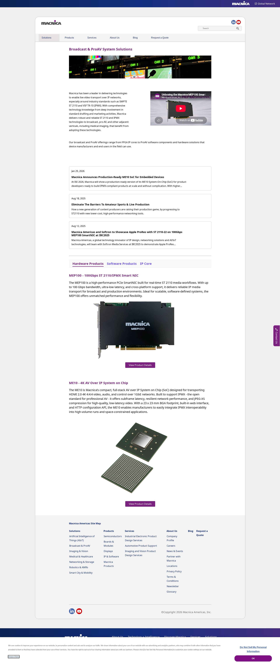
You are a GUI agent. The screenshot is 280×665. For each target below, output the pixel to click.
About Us (114, 37)
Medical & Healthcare (81, 556)
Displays (108, 551)
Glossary (171, 591)
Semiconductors (113, 536)
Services (91, 37)
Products (69, 37)
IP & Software (111, 556)
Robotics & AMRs (78, 567)
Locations (172, 566)
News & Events (175, 551)
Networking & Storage (81, 562)
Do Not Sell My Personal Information (253, 649)
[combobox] (220, 28)
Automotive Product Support (141, 545)
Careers (171, 545)
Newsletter (173, 586)
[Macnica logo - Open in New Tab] (241, 4)
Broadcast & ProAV (79, 545)
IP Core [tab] (146, 263)
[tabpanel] (140, 389)
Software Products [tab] (122, 263)
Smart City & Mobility (80, 572)
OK (253, 658)
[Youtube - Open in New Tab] (79, 611)
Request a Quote (160, 37)
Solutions (46, 37)
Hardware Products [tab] (88, 263)
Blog (135, 37)
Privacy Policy (174, 571)
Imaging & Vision (78, 551)
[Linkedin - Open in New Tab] (72, 611)
